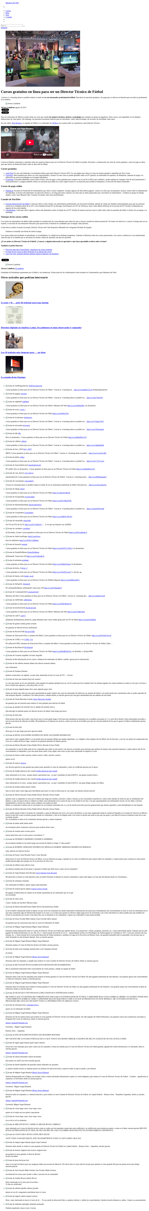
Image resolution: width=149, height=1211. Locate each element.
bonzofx (24, 544)
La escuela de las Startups (13, 377)
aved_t (22, 410)
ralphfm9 (25, 402)
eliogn (22, 489)
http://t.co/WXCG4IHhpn (29, 540)
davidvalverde (31, 608)
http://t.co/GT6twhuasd (95, 429)
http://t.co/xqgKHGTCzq (83, 390)
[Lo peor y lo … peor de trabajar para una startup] (14, 298)
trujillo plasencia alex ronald (46, 771)
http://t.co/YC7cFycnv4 (95, 461)
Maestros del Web (12, 3)
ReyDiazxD (28, 647)
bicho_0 (24, 568)
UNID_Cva (28, 639)
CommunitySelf (32, 592)
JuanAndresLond (34, 465)
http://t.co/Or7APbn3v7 (33, 525)
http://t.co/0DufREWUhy (62, 651)
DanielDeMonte (33, 552)
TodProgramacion (35, 386)
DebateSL (26, 584)
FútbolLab (9, 191)
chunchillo (27, 521)
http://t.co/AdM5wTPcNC (62, 517)
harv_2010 (27, 449)
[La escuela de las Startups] (14, 373)
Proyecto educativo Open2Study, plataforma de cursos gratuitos (29, 250)
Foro (7, 15)
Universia (9, 175)
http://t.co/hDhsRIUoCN (77, 437)
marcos (23, 763)
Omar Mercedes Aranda (42, 699)
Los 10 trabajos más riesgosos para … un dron (23, 352)
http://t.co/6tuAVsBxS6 (61, 493)
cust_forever (29, 473)
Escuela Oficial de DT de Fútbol (17, 204)
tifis (19, 433)
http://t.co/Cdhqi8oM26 (95, 445)
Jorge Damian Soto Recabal (46, 873)
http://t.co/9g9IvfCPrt (61, 414)
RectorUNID (30, 632)
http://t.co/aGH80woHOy (70, 580)
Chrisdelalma (10, 210)
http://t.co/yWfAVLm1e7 (62, 572)
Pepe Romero (17, 123)
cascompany (29, 481)
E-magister (10, 179)
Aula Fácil (9, 173)
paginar (24, 394)
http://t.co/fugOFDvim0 (95, 509)
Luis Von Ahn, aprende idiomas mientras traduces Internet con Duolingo (32, 254)
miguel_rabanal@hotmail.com (17, 1023)
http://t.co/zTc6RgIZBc (75, 406)
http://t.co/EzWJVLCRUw (63, 548)
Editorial (4, 28)
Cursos (8, 11)
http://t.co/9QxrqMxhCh (78, 532)
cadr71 (23, 616)
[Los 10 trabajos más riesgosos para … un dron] (14, 348)
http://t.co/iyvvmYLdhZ (97, 453)
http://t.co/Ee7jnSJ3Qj (95, 398)
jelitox (22, 457)
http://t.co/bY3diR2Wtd (76, 612)
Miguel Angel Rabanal (40, 957)
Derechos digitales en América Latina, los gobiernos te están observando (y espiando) (41, 327)
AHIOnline (28, 600)
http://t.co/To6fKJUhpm (62, 564)
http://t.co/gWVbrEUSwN (101, 636)
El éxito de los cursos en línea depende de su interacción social (28, 252)
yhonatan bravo (33, 1005)
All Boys (55, 123)
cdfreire (24, 441)
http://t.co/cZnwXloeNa (97, 485)
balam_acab (28, 576)
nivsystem (26, 425)
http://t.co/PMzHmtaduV (98, 477)
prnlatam (25, 560)
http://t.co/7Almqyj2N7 (95, 421)
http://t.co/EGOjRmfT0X (62, 501)
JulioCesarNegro (34, 536)
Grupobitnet (28, 513)
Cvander (9, 17)
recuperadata (30, 497)
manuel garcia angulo (39, 889)
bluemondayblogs (35, 505)
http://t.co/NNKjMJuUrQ (62, 604)
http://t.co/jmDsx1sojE (97, 596)
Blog (7, 13)
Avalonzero (28, 417)
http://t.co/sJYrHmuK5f (35, 556)
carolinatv (26, 528)
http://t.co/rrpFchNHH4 (87, 620)
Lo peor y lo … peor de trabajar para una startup (25, 302)
